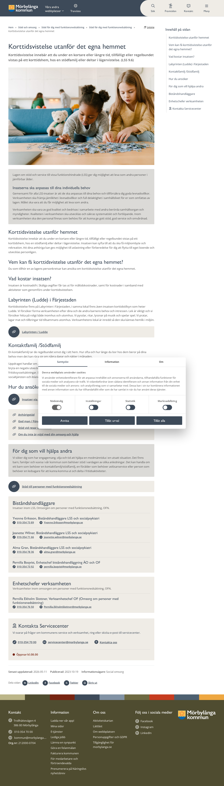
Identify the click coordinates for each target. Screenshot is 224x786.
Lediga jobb (58, 737)
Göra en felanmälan (63, 748)
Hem (10, 27)
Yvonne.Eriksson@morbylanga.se (63, 522)
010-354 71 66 (25, 537)
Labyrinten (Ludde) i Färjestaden (189, 64)
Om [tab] (161, 361)
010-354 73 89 (25, 522)
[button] (153, 8)
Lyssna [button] (150, 27)
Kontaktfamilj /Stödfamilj (184, 71)
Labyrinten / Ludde (35, 332)
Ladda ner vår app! (62, 720)
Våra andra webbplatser (53, 8)
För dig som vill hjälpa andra (186, 86)
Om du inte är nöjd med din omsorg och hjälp (48, 434)
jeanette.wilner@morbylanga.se (63, 537)
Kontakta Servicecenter (187, 108)
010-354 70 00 (27, 642)
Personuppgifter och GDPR (110, 737)
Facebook (54, 682)
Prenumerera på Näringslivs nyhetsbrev (68, 771)
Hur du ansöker (178, 79)
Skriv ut (92, 682)
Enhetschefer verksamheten (186, 101)
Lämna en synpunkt (63, 742)
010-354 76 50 (25, 606)
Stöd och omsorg (27, 27)
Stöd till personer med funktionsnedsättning (52, 486)
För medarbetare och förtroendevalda (64, 761)
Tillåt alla (159, 420)
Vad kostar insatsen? (181, 56)
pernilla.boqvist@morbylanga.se (63, 566)
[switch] (93, 407)
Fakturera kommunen (65, 753)
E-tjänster (57, 731)
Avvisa (64, 420)
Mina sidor (57, 726)
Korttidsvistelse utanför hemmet (189, 37)
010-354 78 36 (25, 551)
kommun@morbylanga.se (30, 738)
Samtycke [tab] (63, 361)
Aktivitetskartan (103, 720)
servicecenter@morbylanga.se (68, 642)
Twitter (74, 682)
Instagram (147, 727)
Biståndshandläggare (182, 94)
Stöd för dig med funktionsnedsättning (62, 27)
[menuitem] (54, 8)
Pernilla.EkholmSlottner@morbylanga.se (68, 606)
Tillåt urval (112, 420)
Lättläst (97, 726)
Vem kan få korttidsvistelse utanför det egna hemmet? (190, 47)
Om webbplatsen (104, 731)
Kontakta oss (108, 642)
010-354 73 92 (25, 566)
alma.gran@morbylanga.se (59, 551)
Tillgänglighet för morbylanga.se (103, 745)
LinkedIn (33, 682)
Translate (75, 11)
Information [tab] (112, 361)
